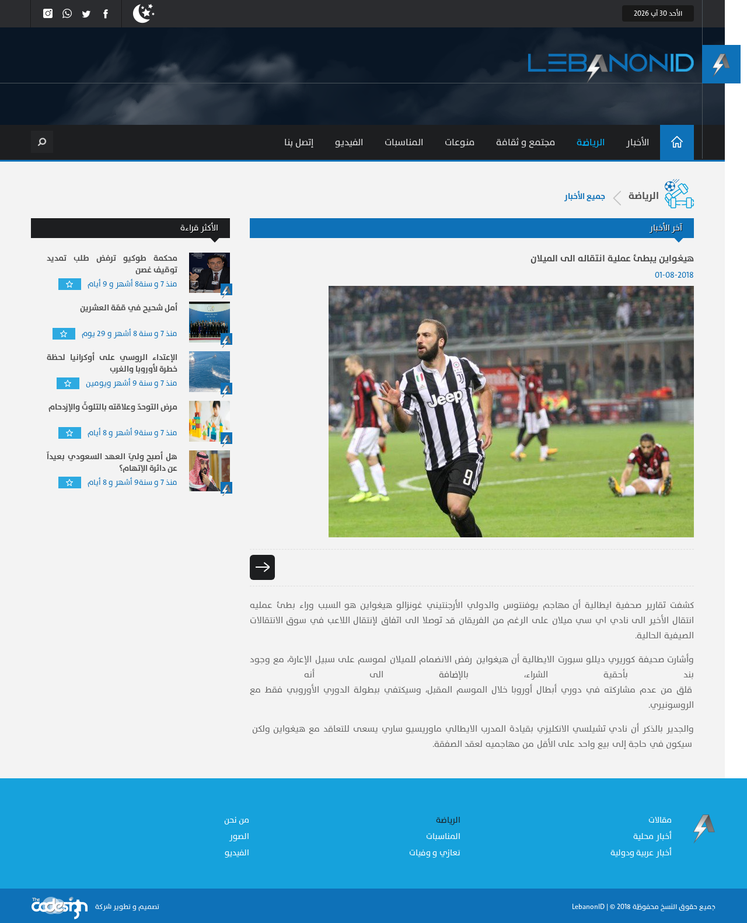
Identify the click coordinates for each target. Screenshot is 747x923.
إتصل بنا (299, 142)
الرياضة (591, 142)
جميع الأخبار (584, 196)
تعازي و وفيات (434, 852)
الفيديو (349, 142)
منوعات (460, 142)
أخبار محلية (652, 836)
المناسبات (404, 142)
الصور (239, 836)
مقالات (660, 820)
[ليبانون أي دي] (611, 68)
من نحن (237, 820)
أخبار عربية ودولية (641, 852)
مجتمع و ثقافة (526, 142)
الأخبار (638, 142)
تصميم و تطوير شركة (126, 906)
